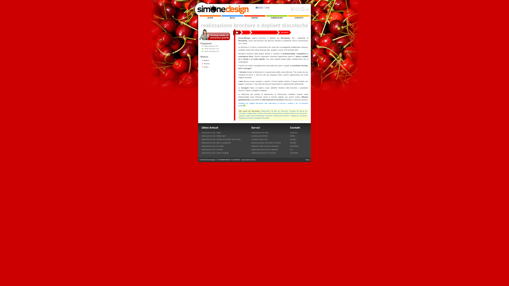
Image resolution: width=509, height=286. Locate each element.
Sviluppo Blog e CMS (259, 139)
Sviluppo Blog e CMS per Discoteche (259, 113)
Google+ (293, 139)
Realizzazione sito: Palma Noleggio (215, 153)
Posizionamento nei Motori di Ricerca (266, 143)
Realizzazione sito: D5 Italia (212, 150)
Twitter (292, 136)
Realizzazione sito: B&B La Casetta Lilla (216, 143)
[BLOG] (232, 16)
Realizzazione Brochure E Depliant (264, 32)
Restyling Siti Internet (259, 136)
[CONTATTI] (299, 16)
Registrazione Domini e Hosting (263, 153)
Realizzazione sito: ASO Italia (212, 146)
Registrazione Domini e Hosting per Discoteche (254, 118)
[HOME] (210, 16)
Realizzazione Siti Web (259, 133)
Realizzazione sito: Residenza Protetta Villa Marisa (220, 139)
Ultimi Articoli (209, 127)
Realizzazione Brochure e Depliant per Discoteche (290, 116)
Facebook (294, 133)
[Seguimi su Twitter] (298, 9)
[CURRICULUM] (277, 16)
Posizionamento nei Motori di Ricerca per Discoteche (289, 113)
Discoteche (284, 32)
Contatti (295, 127)
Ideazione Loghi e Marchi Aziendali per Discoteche (256, 116)
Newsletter (294, 153)
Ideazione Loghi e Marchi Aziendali (264, 146)
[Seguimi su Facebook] (293, 9)
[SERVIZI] (254, 16)
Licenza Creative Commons (248, 160)
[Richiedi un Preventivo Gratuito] (214, 39)
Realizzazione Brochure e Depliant (264, 150)
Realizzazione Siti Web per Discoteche (274, 111)
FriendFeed (294, 146)
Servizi (246, 32)
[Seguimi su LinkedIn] (302, 9)
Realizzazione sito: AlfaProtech (213, 136)
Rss (291, 150)
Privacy (308, 160)
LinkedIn (293, 143)
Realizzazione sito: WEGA (211, 133)
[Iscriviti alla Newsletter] (307, 9)
